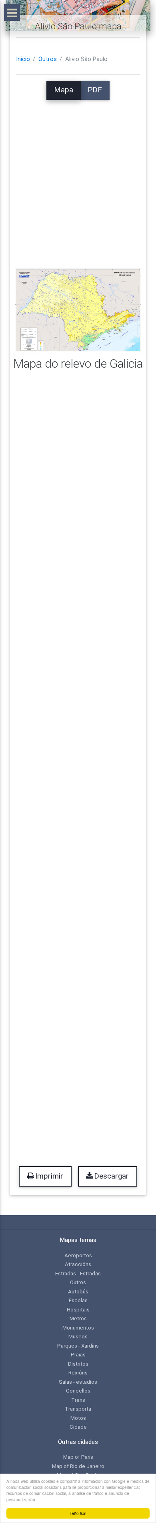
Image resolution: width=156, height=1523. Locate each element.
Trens (78, 1400)
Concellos (78, 1390)
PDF (95, 90)
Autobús (78, 1291)
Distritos (78, 1363)
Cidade (78, 1426)
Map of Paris (78, 1457)
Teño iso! (78, 1513)
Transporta (78, 1408)
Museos (78, 1336)
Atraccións (78, 1264)
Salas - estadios (78, 1381)
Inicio (23, 59)
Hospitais (78, 1309)
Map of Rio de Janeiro (78, 1466)
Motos (78, 1418)
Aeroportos (78, 1255)
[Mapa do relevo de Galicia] (77, 310)
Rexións (78, 1372)
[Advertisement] (78, 178)
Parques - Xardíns (78, 1345)
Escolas (78, 1300)
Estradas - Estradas (78, 1273)
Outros (47, 59)
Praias (78, 1354)
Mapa (63, 90)
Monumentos (78, 1327)
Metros (78, 1318)
